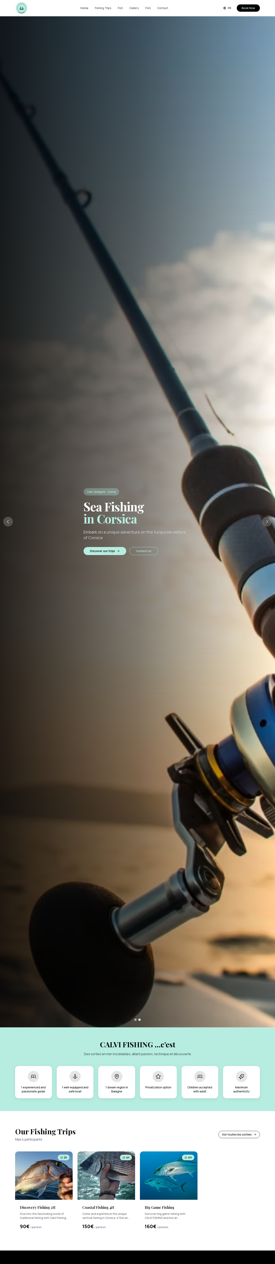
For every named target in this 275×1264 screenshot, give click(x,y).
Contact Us (143, 551)
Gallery (134, 8)
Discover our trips (102, 551)
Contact (162, 8)
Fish (120, 8)
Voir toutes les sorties (237, 1134)
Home (84, 8)
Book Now (248, 8)
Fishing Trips (103, 8)
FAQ (148, 8)
